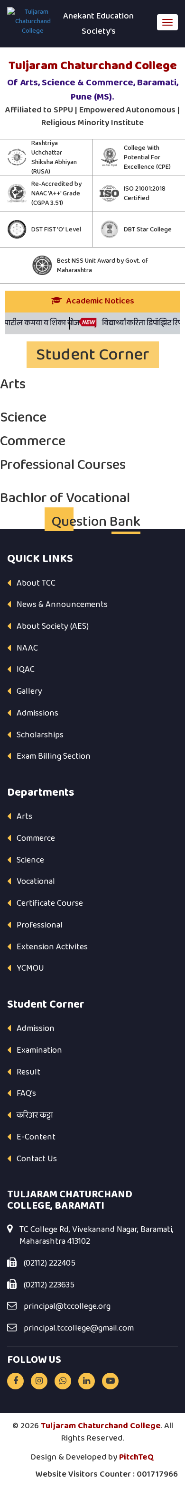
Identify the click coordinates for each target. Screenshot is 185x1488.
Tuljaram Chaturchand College (101, 1426)
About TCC (36, 583)
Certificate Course (50, 903)
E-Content (36, 1137)
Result (28, 1072)
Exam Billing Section (54, 756)
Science (30, 860)
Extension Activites (52, 947)
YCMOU (30, 968)
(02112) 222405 (49, 1264)
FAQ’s (26, 1093)
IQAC (26, 669)
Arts (24, 816)
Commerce (36, 838)
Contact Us (37, 1159)
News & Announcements (62, 604)
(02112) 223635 (49, 1285)
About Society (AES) (53, 626)
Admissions (37, 713)
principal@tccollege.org (67, 1307)
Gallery (29, 691)
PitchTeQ (136, 1457)
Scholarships (40, 735)
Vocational (36, 881)
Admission (36, 1028)
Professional (40, 925)
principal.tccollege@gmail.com (79, 1329)
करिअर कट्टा (35, 1115)
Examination (39, 1050)
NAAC (27, 648)
